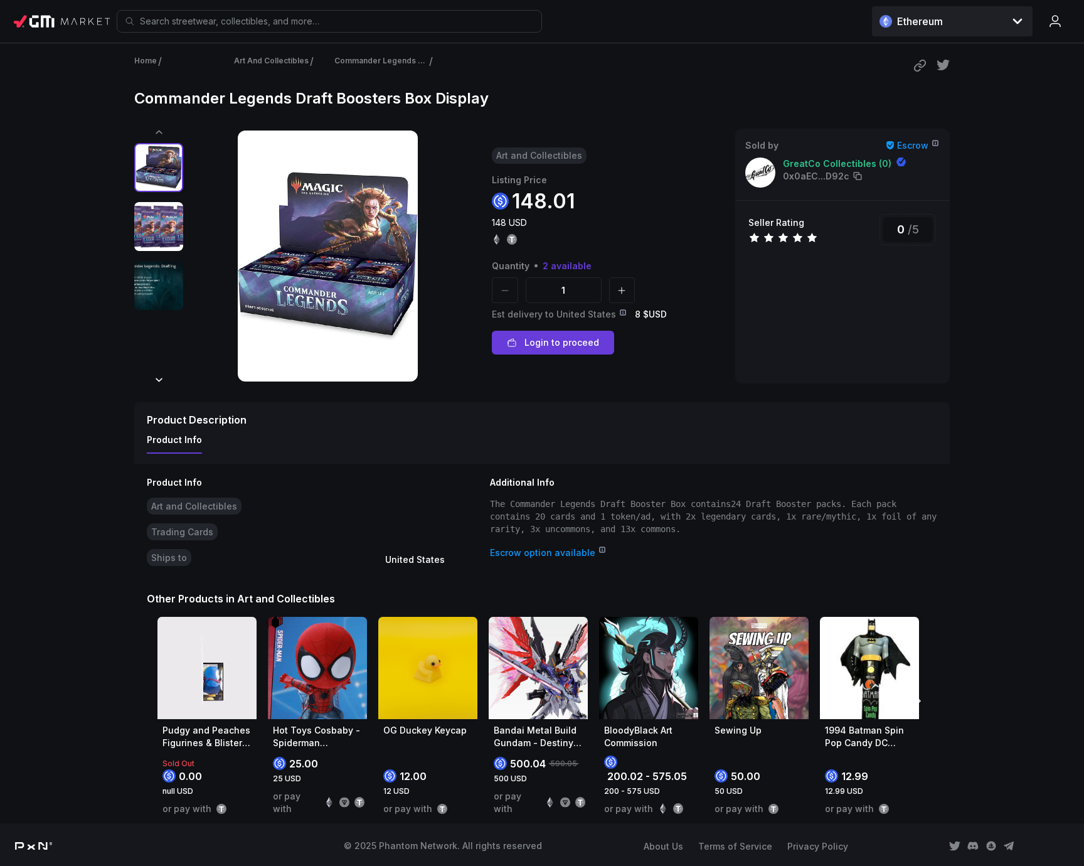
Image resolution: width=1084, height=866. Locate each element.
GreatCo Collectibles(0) (837, 163)
